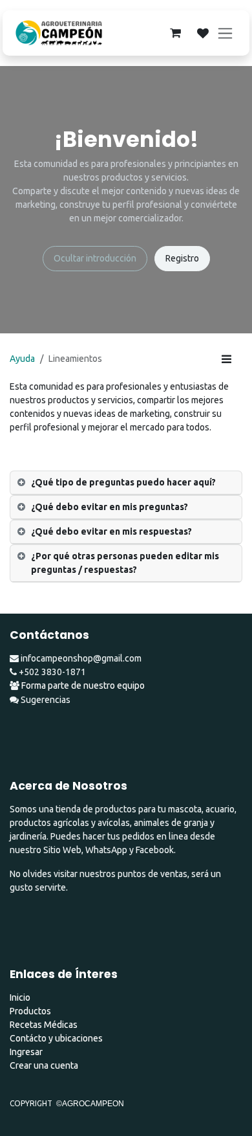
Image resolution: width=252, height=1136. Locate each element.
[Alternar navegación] (225, 33)
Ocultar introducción (95, 258)
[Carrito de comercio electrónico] (175, 33)
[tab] (126, 483)
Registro (182, 258)
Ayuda (22, 358)
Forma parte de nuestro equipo (83, 685)
